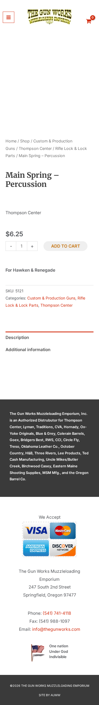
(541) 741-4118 (57, 613)
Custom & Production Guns (51, 298)
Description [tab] (17, 337)
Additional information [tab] (28, 349)
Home (11, 141)
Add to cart (65, 246)
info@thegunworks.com (56, 629)
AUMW (56, 695)
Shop (25, 141)
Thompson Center (35, 148)
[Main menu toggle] (8, 17)
